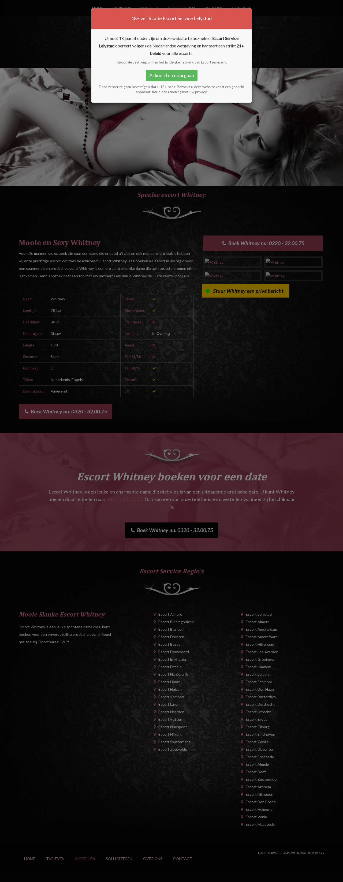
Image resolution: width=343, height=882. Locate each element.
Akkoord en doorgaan (171, 75)
